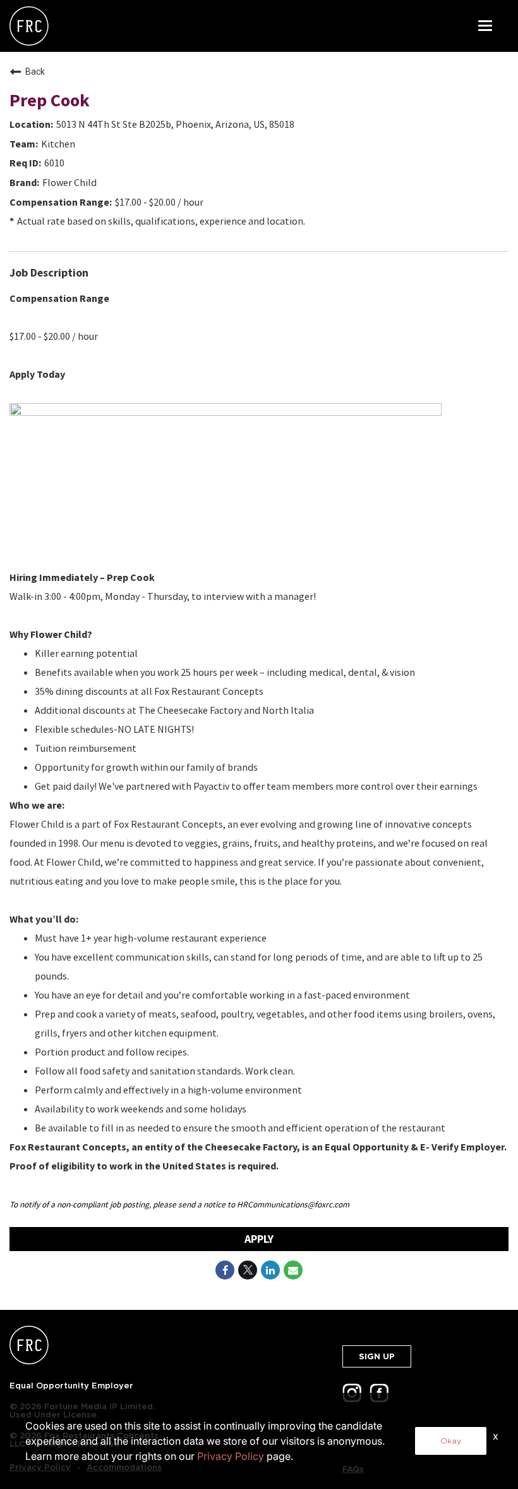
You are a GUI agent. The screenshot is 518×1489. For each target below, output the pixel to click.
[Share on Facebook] (225, 1270)
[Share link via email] (293, 1270)
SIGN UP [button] (377, 1356)
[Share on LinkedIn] (270, 1270)
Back (35, 71)
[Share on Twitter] (247, 1270)
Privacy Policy (230, 1456)
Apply (259, 1238)
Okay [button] (450, 1440)
